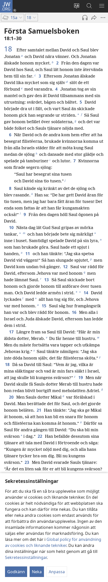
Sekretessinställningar (26, 557)
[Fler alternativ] (102, 17)
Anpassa (57, 571)
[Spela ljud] (84, 17)
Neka (37, 571)
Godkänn (16, 571)
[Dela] (93, 17)
